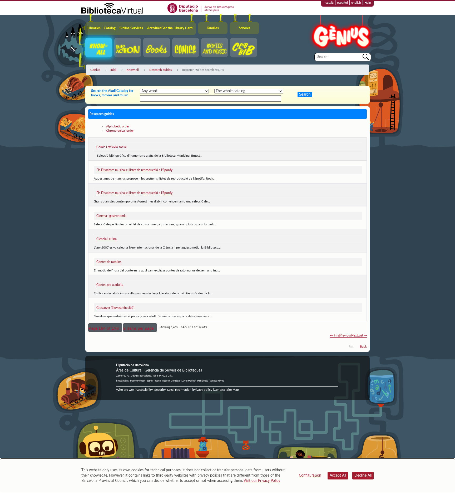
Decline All (363, 475)
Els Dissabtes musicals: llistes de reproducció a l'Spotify (134, 170)
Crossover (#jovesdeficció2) (115, 307)
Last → (362, 335)
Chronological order (120, 130)
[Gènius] (341, 34)
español (342, 2)
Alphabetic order (117, 126)
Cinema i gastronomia (111, 215)
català (329, 2)
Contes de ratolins (108, 262)
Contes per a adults (109, 284)
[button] (105, 327)
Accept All (338, 475)
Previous (346, 335)
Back (363, 346)
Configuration (310, 475)
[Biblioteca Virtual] (112, 8)
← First (335, 335)
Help (367, 2)
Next (354, 335)
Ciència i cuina (106, 239)
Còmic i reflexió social (111, 147)
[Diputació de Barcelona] (201, 8)
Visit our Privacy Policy (262, 481)
